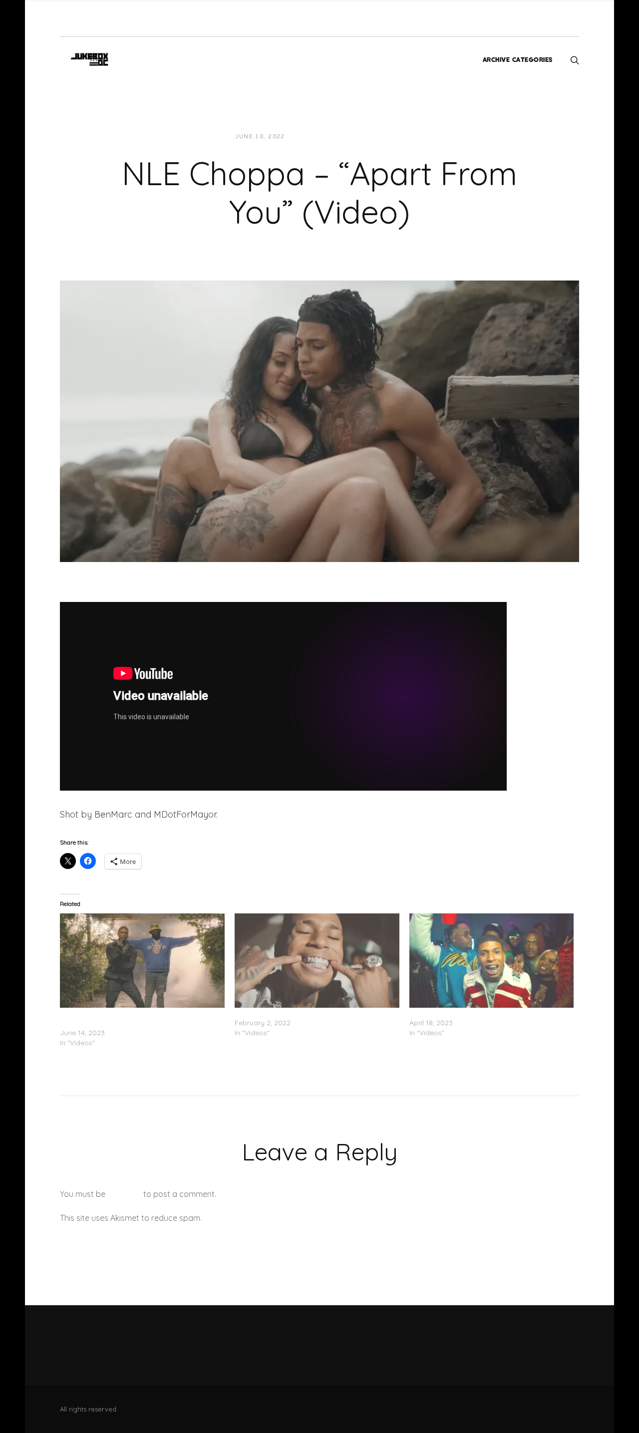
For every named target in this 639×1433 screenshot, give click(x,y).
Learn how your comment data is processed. (286, 1218)
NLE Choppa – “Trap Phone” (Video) (294, 1012)
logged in (124, 1194)
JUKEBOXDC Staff (327, 136)
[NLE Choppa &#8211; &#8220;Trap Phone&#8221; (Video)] (317, 960)
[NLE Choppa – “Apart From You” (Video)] (319, 420)
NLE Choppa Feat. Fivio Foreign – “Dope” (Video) (490, 1012)
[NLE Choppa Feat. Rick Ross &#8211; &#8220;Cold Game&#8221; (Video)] (142, 960)
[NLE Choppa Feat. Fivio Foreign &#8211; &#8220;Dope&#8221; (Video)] (491, 960)
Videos (382, 136)
